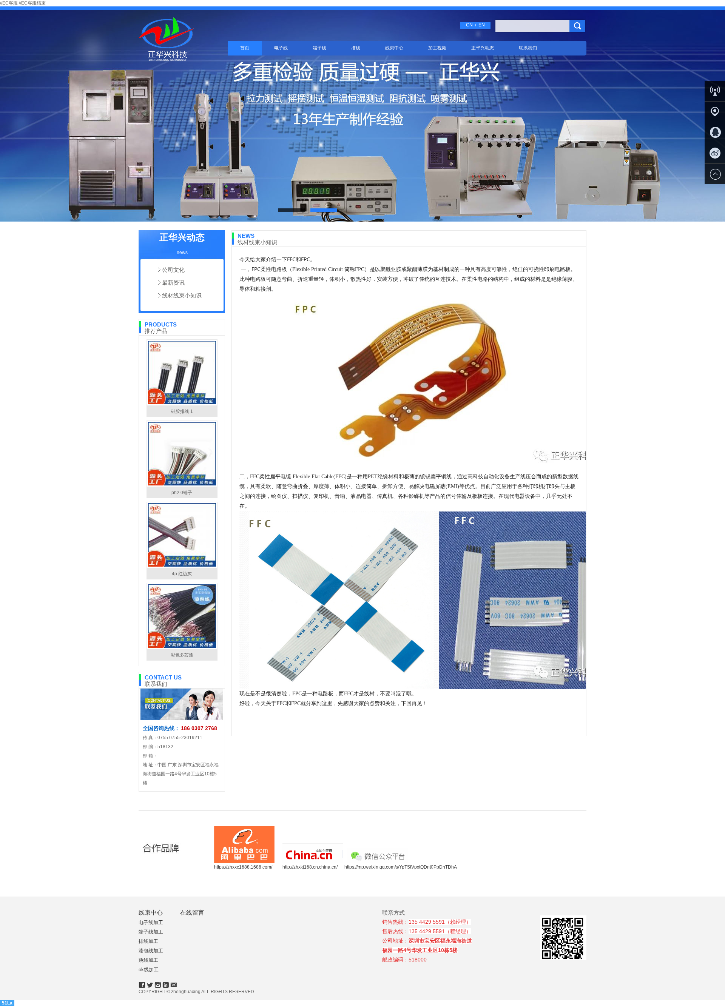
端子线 (319, 48)
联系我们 (528, 48)
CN (469, 25)
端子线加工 (151, 932)
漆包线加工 (151, 951)
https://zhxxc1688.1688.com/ (243, 867)
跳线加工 (148, 960)
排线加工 (148, 941)
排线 (355, 48)
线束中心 (394, 48)
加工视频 (437, 48)
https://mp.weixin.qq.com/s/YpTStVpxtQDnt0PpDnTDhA (400, 867)
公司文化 (173, 270)
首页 (244, 48)
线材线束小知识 (182, 295)
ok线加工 (149, 969)
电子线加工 (151, 922)
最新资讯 (173, 282)
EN (481, 25)
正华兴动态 (482, 48)
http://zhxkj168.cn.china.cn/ (310, 867)
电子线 (281, 48)
